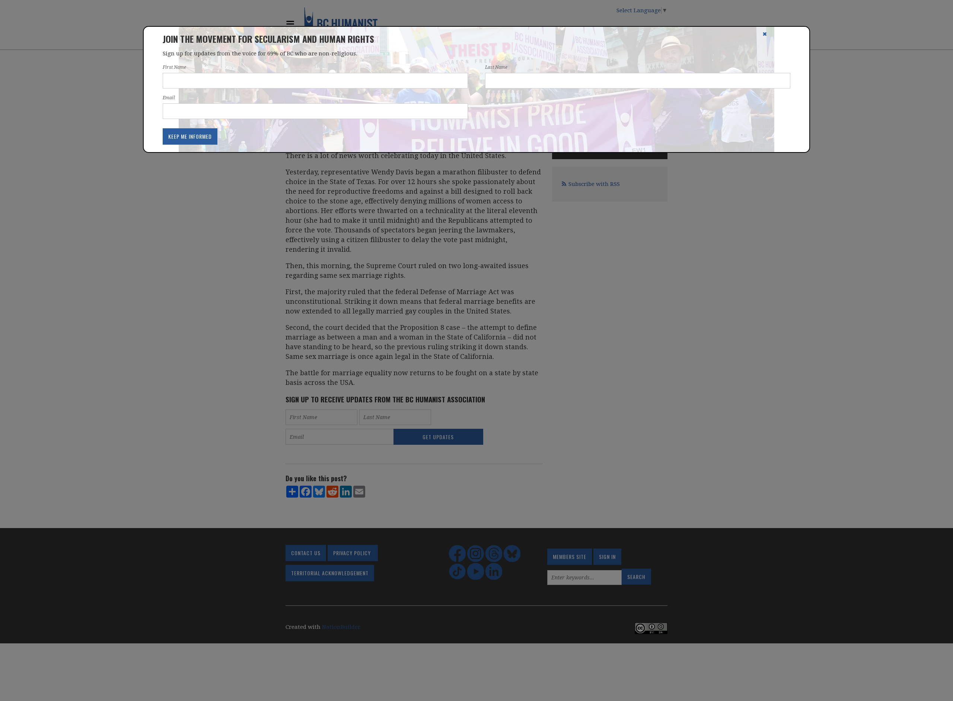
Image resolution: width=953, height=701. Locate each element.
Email (169, 97)
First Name (174, 67)
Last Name (496, 67)
